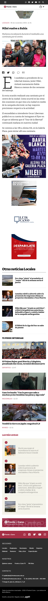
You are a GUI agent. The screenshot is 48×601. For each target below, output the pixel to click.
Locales (5, 23)
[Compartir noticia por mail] (23, 72)
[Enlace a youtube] (36, 2)
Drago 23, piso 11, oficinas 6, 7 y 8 (14, 582)
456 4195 (35, 579)
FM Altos (31, 563)
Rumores (13, 551)
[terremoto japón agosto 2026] (24, 412)
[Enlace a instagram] (39, 2)
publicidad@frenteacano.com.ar (14, 575)
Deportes (6, 367)
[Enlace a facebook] (29, 2)
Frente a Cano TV (20, 563)
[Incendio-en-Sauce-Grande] (10, 450)
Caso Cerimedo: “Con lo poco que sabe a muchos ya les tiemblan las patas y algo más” (23, 393)
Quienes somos (7, 563)
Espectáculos (32, 551)
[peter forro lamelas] (7, 295)
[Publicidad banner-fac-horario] (24, 522)
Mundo (5, 427)
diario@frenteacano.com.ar (12, 579)
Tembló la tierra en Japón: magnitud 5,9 (21, 423)
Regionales (13, 548)
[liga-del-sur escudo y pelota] (7, 326)
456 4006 (43, 579)
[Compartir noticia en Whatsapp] (13, 72)
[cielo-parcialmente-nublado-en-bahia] (7, 280)
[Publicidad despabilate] (24, 246)
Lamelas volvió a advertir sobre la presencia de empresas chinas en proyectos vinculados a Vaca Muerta (30, 296)
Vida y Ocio (22, 551)
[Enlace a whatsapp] (26, 2)
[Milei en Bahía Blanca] (24, 53)
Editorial (4, 551)
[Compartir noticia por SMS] (18, 73)
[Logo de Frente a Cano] (10, 7)
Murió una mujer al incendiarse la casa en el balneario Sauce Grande (28, 450)
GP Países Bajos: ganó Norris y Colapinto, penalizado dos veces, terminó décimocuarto (23, 362)
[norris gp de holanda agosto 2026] (24, 350)
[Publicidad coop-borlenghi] (24, 15)
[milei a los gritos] (7, 311)
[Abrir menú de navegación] (5, 2)
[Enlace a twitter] (32, 2)
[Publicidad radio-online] (24, 193)
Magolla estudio (20, 597)
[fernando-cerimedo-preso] (24, 381)
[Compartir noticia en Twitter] (8, 73)
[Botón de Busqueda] (43, 2)
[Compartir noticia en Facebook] (3, 72)
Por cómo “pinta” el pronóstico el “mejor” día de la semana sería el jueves (29, 280)
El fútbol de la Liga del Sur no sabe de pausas (29, 326)
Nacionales (7, 399)
